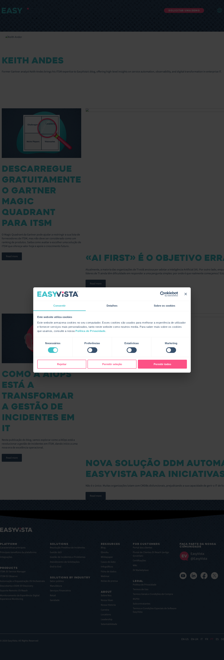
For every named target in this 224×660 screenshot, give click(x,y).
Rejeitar (61, 364)
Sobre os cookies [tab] (164, 305)
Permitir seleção (112, 364)
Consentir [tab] (59, 305)
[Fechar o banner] (185, 294)
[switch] (92, 350)
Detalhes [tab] (112, 305)
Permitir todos (162, 364)
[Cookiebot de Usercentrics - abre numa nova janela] (162, 294)
